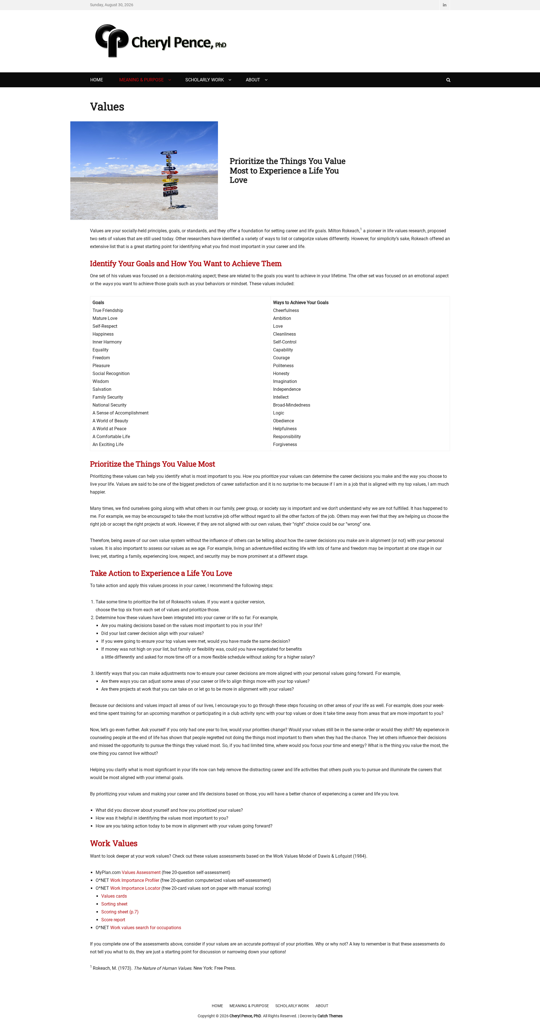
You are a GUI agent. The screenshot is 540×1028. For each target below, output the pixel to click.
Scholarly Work (204, 79)
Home (96, 79)
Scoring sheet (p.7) (120, 912)
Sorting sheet (114, 904)
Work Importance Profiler (134, 880)
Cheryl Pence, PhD (245, 1016)
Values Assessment (141, 872)
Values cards (114, 896)
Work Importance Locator (135, 888)
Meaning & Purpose (141, 79)
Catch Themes (330, 1016)
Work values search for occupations (145, 927)
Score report (113, 919)
